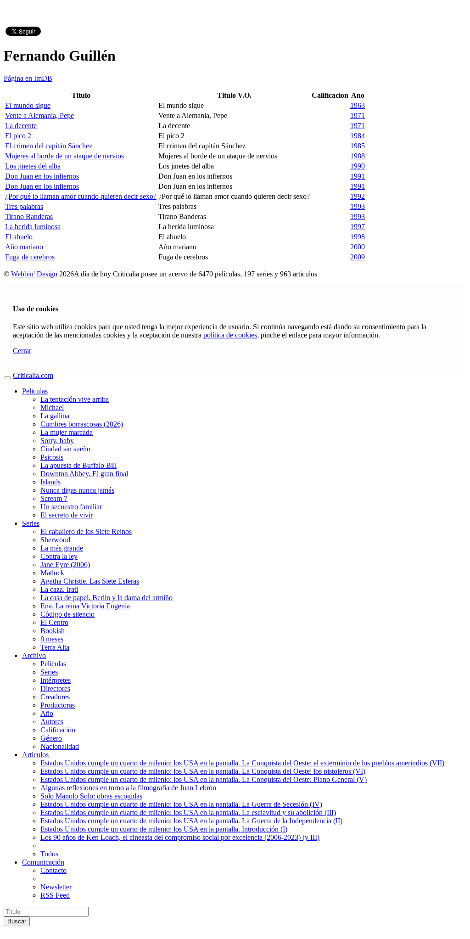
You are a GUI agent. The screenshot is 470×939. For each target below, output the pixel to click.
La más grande (61, 548)
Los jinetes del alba (33, 166)
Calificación (57, 730)
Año (46, 713)
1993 (357, 206)
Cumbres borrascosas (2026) (81, 424)
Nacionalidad (59, 746)
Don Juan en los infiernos (42, 176)
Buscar (16, 921)
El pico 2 (18, 136)
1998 (357, 237)
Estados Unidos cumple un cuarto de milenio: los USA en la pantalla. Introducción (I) (163, 829)
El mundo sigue (27, 105)
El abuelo (19, 237)
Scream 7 (53, 498)
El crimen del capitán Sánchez (48, 146)
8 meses (51, 639)
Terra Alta (54, 647)
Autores (51, 721)
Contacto (53, 870)
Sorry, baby (57, 440)
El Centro (54, 622)
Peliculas (35, 391)
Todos (49, 854)
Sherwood (55, 540)
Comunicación (43, 862)
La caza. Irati (59, 589)
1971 (357, 115)
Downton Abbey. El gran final (84, 474)
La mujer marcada (66, 432)
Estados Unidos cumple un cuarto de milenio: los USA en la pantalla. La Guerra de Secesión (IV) (181, 804)
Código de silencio (67, 614)
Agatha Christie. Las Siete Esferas (89, 581)
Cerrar (22, 350)
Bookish (52, 631)
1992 (357, 196)
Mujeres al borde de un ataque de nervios (64, 156)
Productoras (57, 705)
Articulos (35, 755)
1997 (357, 227)
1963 (357, 105)
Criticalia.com (33, 375)
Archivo (34, 655)
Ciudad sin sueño (65, 449)
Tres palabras (24, 206)
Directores (55, 688)
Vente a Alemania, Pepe (39, 115)
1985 (357, 146)
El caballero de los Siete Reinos (86, 531)
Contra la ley (59, 556)
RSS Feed (55, 895)
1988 (357, 156)
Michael (52, 407)
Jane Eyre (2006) (65, 564)
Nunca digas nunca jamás (77, 490)
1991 (357, 176)
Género (51, 738)
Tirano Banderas (29, 216)
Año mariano (24, 247)
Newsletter (56, 887)
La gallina (54, 416)
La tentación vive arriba (74, 399)
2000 (357, 247)
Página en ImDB (28, 78)
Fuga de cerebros (30, 257)
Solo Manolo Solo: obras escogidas (91, 796)
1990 (357, 166)
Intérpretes (55, 680)
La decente (21, 125)
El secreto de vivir (66, 515)
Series (30, 523)
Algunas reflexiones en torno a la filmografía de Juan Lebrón (128, 788)
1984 (357, 136)
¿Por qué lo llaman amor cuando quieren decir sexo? (81, 196)
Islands (50, 482)
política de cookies (230, 335)
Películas (53, 664)
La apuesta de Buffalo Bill (78, 465)
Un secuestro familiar (71, 507)
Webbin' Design (34, 274)
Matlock (52, 573)
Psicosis (51, 457)
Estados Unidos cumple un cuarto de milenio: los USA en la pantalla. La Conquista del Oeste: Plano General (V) (203, 779)
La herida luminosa (33, 227)
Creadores (55, 697)
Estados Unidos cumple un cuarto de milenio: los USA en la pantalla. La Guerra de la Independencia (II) (191, 821)
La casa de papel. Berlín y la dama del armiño (106, 598)
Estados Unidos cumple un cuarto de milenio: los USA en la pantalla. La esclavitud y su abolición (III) (188, 812)
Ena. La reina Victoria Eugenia (85, 606)
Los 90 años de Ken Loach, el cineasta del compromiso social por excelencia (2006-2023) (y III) (179, 837)
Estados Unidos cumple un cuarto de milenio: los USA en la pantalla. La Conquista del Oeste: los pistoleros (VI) (202, 771)
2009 (357, 257)
